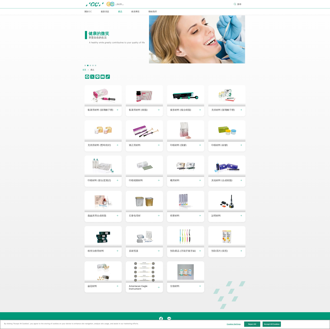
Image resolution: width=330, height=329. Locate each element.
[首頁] (105, 4)
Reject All (252, 324)
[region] (165, 324)
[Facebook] (161, 319)
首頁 (84, 70)
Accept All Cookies (271, 324)
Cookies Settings (234, 324)
